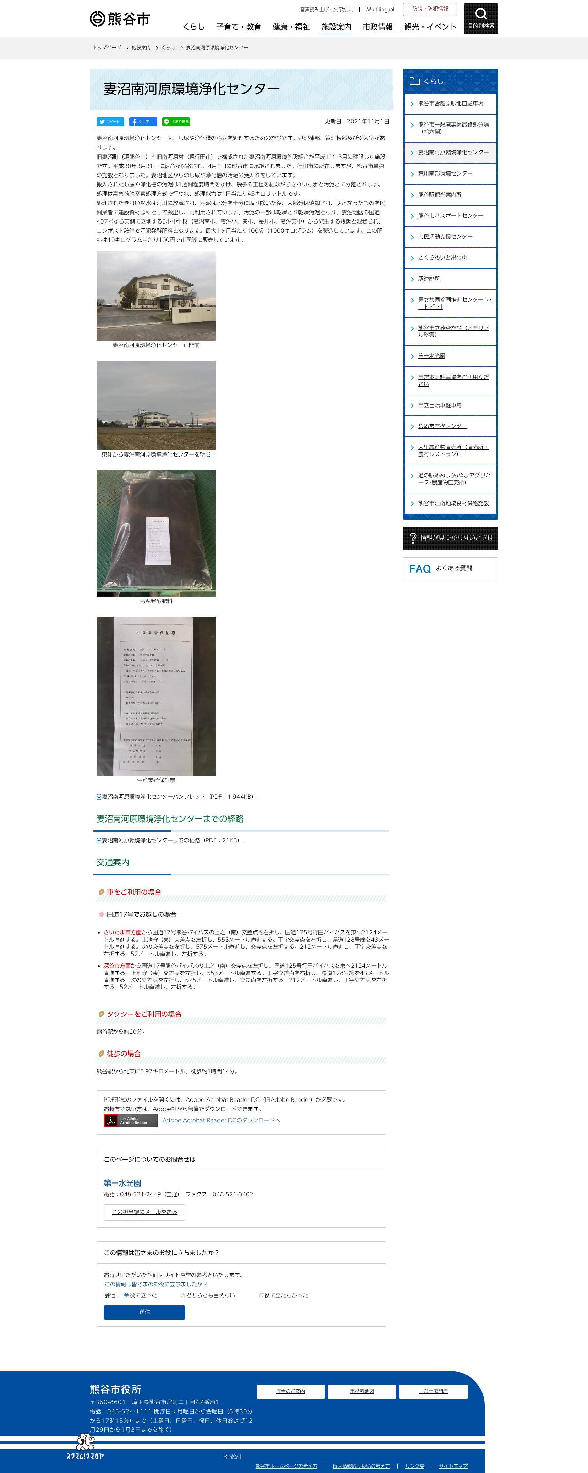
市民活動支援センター (445, 236)
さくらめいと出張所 (442, 257)
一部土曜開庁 (433, 1391)
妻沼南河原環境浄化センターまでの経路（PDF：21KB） (172, 840)
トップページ (107, 47)
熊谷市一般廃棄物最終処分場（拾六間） (453, 128)
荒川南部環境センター (445, 173)
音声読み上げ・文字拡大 (326, 9)
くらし (168, 47)
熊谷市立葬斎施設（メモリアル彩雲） (453, 331)
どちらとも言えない (210, 1295)
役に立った (143, 1295)
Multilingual (380, 9)
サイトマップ (453, 1466)
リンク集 (414, 1466)
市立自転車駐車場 (440, 405)
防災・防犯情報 (430, 8)
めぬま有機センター (442, 426)
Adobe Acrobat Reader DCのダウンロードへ (221, 1120)
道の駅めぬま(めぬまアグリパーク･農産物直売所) (454, 479)
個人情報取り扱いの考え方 (361, 1466)
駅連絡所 (429, 278)
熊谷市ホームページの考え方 (286, 1466)
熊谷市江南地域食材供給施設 (453, 503)
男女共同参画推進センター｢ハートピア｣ (455, 303)
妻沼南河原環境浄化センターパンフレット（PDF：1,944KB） (179, 796)
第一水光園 (431, 356)
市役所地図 (362, 1391)
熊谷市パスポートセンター (451, 215)
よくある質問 (454, 568)
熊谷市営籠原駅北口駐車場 (451, 103)
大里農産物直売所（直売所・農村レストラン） (453, 450)
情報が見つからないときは (457, 537)
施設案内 (141, 47)
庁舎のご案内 (290, 1391)
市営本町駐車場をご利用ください (453, 380)
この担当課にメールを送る (144, 1212)
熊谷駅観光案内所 (440, 194)
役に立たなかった (286, 1295)
